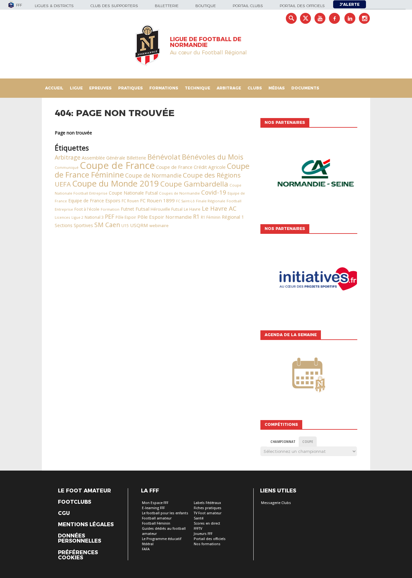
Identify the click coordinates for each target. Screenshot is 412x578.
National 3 (94, 217)
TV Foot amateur (207, 513)
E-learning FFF (153, 508)
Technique (197, 88)
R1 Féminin (210, 217)
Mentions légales (86, 524)
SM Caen (107, 224)
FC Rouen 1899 (157, 200)
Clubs (255, 88)
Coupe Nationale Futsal (133, 193)
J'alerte (350, 4)
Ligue (76, 88)
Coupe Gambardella (194, 184)
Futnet (127, 209)
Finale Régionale (210, 200)
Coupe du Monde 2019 (115, 183)
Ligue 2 (77, 217)
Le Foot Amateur (84, 490)
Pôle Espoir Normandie (164, 217)
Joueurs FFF (203, 534)
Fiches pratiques (207, 508)
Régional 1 (233, 217)
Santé (198, 518)
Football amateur (157, 518)
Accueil (54, 88)
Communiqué (67, 167)
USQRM (139, 225)
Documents (305, 88)
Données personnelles (79, 538)
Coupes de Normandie (179, 193)
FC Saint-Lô (185, 201)
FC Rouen (130, 201)
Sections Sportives (74, 225)
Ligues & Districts (54, 5)
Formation (110, 209)
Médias (276, 88)
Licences (62, 217)
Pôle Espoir (126, 217)
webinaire (159, 225)
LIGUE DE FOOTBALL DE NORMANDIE (205, 42)
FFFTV (198, 529)
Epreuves (100, 88)
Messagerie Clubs (276, 503)
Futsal (142, 209)
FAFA (146, 549)
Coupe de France (117, 165)
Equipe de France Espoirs (94, 200)
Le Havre (192, 209)
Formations (163, 88)
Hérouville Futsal (167, 209)
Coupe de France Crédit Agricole (191, 167)
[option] (308, 174)
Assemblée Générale (103, 158)
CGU (64, 513)
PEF (109, 216)
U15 (125, 225)
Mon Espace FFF (155, 503)
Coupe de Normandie (153, 175)
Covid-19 (213, 192)
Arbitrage (229, 88)
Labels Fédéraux (207, 503)
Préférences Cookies (78, 555)
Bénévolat (164, 156)
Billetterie (167, 5)
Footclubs (74, 502)
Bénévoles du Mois (212, 156)
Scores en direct (207, 523)
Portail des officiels (302, 5)
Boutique (205, 5)
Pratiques (130, 88)
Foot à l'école (86, 209)
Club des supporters (114, 5)
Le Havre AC (219, 208)
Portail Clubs (248, 5)
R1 (196, 216)
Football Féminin (156, 523)
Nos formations (207, 544)
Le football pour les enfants (165, 513)
